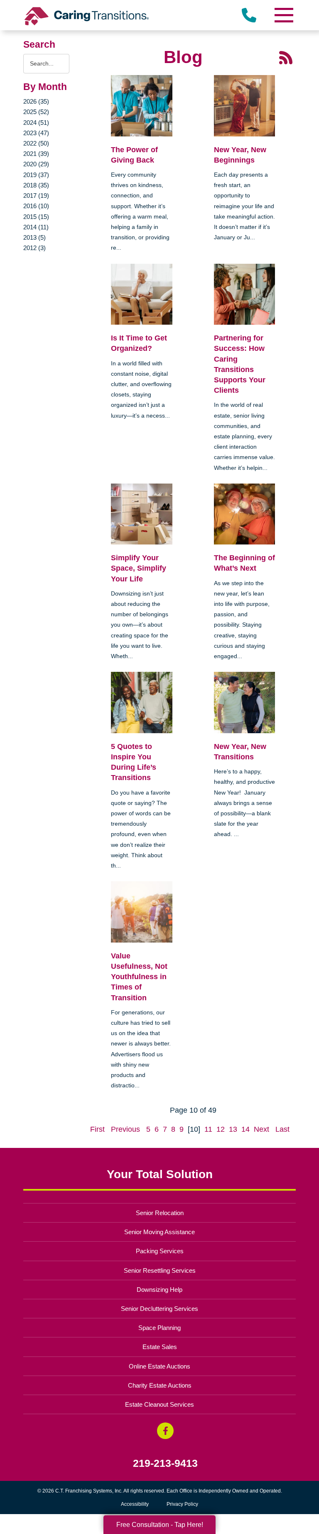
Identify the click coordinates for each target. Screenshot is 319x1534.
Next (261, 1129)
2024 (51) (36, 122)
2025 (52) (36, 111)
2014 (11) (36, 227)
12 (220, 1129)
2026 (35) (36, 101)
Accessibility (135, 1504)
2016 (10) (36, 205)
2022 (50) (36, 143)
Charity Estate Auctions (159, 1385)
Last (282, 1129)
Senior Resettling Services (160, 1270)
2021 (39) (36, 153)
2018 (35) (36, 185)
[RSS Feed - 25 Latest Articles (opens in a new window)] (286, 57)
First (97, 1129)
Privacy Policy (182, 1504)
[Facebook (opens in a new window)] (165, 1430)
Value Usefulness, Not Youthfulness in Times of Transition (139, 977)
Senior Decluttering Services (159, 1308)
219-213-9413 (165, 1463)
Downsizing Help (159, 1289)
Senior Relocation (160, 1212)
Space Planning (159, 1327)
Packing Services (160, 1250)
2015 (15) (36, 216)
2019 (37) (36, 174)
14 (245, 1129)
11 (208, 1129)
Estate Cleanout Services (159, 1404)
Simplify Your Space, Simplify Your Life (138, 568)
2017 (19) (36, 195)
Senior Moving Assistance (159, 1231)
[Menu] (283, 15)
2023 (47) (36, 132)
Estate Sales (159, 1346)
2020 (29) (36, 164)
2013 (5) (34, 237)
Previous (125, 1129)
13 (233, 1129)
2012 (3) (34, 247)
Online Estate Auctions (159, 1366)
